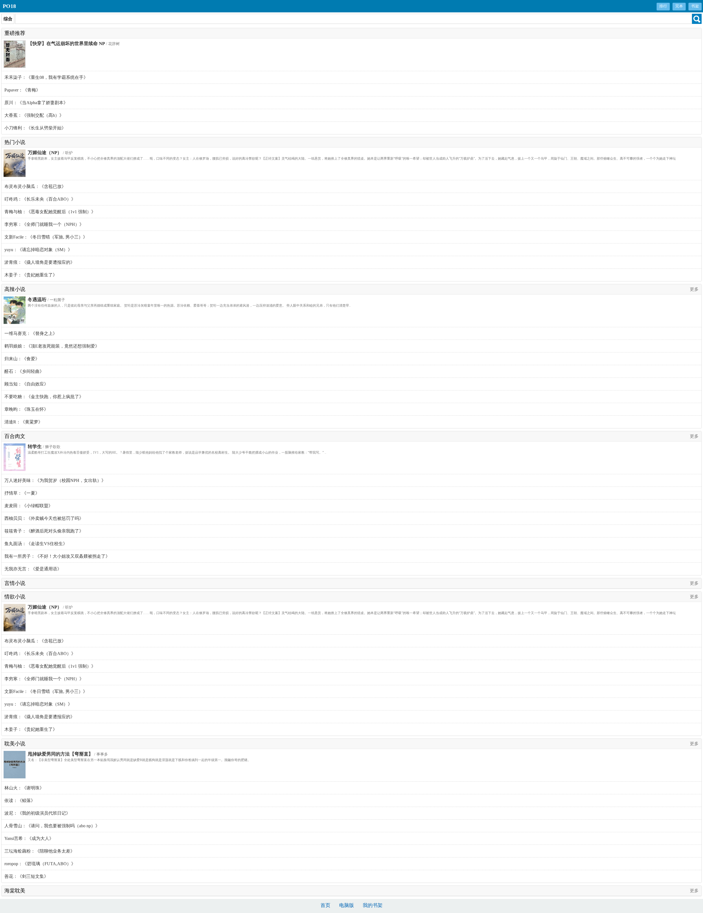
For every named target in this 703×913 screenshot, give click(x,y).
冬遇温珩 (37, 299)
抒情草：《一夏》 (22, 493)
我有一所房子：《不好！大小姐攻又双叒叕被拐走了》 (57, 556)
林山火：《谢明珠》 (24, 788)
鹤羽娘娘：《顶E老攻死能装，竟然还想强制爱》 (51, 346)
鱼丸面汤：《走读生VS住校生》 (35, 543)
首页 (325, 905)
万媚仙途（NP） (45, 152)
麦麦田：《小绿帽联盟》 (28, 505)
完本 (679, 6)
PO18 (9, 6)
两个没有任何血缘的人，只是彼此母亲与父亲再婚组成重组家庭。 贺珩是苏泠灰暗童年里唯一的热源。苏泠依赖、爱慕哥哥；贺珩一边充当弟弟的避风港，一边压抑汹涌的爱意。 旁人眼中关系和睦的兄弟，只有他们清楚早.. (189, 305)
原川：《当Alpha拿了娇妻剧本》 (36, 102)
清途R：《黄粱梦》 (23, 422)
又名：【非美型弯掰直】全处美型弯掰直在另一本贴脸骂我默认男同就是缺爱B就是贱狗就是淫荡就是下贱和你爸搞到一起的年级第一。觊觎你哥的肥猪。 (139, 760)
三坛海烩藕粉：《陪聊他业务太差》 (39, 851)
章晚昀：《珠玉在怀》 (26, 409)
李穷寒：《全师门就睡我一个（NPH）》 (44, 224)
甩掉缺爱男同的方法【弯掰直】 (60, 754)
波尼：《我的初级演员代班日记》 (37, 813)
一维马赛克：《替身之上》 (30, 333)
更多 (694, 289)
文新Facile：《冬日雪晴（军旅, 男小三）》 (45, 237)
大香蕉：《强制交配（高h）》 (34, 115)
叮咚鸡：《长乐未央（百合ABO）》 (40, 199)
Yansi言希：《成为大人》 (29, 838)
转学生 (35, 446)
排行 (663, 6)
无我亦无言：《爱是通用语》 (33, 569)
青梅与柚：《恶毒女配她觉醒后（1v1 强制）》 (50, 211)
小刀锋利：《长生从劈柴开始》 (35, 128)
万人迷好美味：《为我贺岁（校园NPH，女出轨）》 (55, 480)
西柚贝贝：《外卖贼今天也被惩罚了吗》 (43, 518)
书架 (695, 6)
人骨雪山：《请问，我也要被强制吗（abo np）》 (52, 825)
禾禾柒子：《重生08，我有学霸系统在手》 (46, 77)
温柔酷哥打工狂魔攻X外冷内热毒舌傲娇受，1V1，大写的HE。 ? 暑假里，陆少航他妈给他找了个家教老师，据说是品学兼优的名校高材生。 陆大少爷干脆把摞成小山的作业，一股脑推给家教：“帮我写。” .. (177, 452)
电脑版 (346, 905)
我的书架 (373, 905)
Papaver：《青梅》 (22, 90)
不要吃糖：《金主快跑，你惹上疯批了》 (43, 396)
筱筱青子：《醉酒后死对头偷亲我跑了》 (43, 531)
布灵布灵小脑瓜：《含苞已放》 (35, 186)
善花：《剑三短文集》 (26, 876)
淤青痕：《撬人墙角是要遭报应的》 (39, 262)
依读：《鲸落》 (19, 800)
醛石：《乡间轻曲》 (24, 371)
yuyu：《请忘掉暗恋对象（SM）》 (38, 249)
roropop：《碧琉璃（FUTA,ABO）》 (40, 863)
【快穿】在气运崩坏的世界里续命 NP (66, 43)
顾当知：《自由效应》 (26, 384)
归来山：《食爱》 (22, 358)
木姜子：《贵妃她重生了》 (30, 275)
